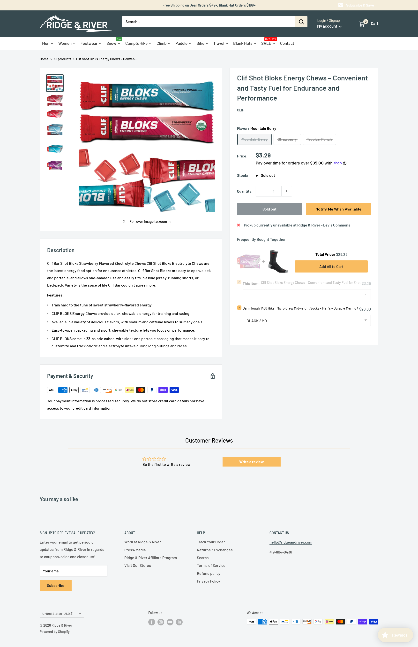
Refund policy (208, 573)
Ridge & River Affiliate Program (150, 557)
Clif (240, 110)
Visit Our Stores (137, 565)
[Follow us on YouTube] (170, 622)
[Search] (301, 21)
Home (44, 59)
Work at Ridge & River (142, 541)
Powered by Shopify (55, 632)
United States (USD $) (57, 613)
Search (203, 557)
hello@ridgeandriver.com (290, 542)
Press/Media (135, 549)
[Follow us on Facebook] (151, 622)
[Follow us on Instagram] (160, 622)
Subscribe (55, 585)
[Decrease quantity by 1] (261, 191)
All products (62, 59)
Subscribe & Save (360, 5)
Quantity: (245, 190)
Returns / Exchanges (215, 549)
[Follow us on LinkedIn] (179, 622)
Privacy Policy (208, 581)
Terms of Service (211, 565)
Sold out (269, 208)
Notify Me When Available (338, 209)
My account (327, 25)
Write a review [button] (251, 461)
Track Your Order (211, 541)
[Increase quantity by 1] (287, 191)
